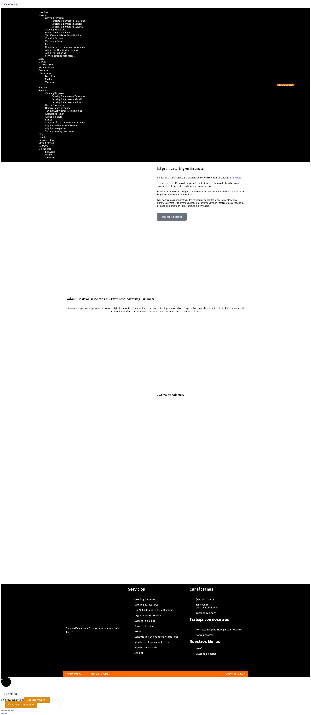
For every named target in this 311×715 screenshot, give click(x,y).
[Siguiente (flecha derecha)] (6, 713)
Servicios (43, 15)
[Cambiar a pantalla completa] (9, 710)
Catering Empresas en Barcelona (68, 20)
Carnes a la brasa (53, 41)
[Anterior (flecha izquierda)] (2, 713)
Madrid (48, 79)
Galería (42, 61)
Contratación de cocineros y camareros (65, 47)
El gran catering (9, 4)
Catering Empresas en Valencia (67, 26)
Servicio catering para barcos (60, 55)
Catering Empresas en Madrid (67, 23)
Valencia (49, 82)
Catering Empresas (54, 18)
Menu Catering (46, 67)
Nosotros (43, 12)
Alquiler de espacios (55, 52)
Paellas (48, 44)
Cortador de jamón (54, 38)
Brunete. (237, 177)
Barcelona (50, 76)
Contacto (43, 70)
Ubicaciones (45, 73)
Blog (41, 58)
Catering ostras (46, 64)
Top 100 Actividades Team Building (63, 35)
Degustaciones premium (57, 32)
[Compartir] (6, 710)
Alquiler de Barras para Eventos (61, 50)
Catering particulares (55, 29)
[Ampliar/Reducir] (12, 710)
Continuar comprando (21, 704)
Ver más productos (37, 699)
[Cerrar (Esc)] (2, 710)
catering (196, 311)
